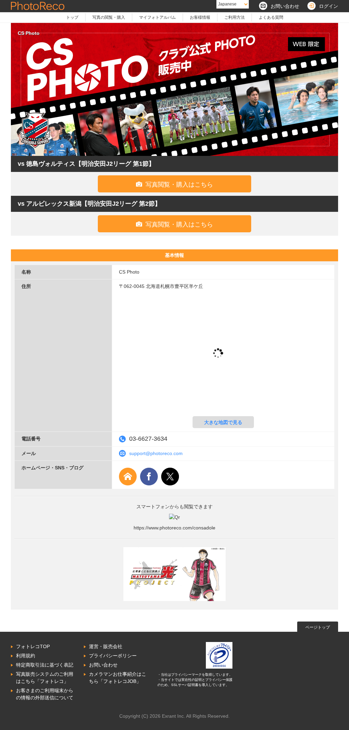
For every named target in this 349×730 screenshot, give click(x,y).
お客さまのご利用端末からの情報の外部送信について (44, 694)
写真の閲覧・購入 (108, 17)
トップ (72, 17)
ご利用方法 (234, 17)
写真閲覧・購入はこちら (174, 184)
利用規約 (25, 655)
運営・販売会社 (105, 646)
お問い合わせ (103, 665)
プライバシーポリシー (113, 655)
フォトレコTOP (33, 646)
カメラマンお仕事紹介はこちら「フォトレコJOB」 (117, 677)
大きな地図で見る (223, 422)
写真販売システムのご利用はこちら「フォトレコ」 (44, 677)
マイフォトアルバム (157, 17)
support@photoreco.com (156, 453)
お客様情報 (200, 17)
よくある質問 (271, 17)
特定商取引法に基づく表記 (44, 665)
